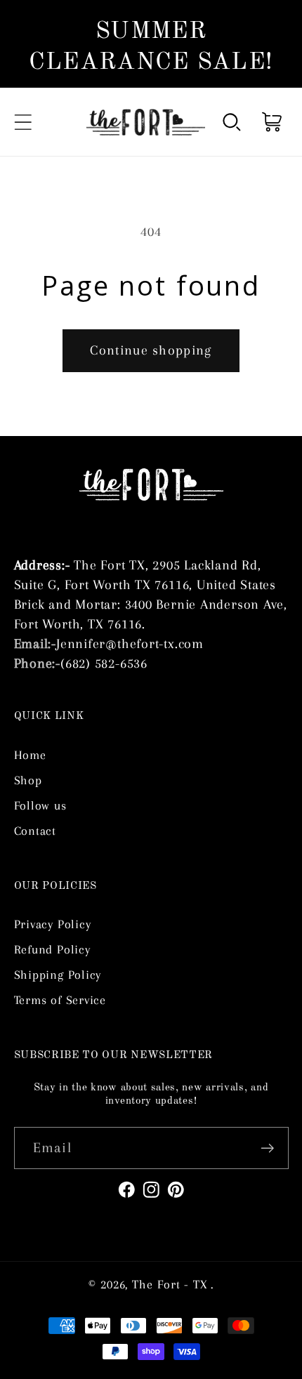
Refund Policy (52, 949)
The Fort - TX (170, 1284)
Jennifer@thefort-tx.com (130, 643)
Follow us (40, 805)
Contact (35, 831)
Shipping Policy (58, 975)
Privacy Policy (52, 924)
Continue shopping (150, 350)
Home (30, 755)
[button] (23, 122)
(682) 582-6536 (103, 663)
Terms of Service (60, 1000)
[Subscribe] (267, 1148)
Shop (28, 780)
